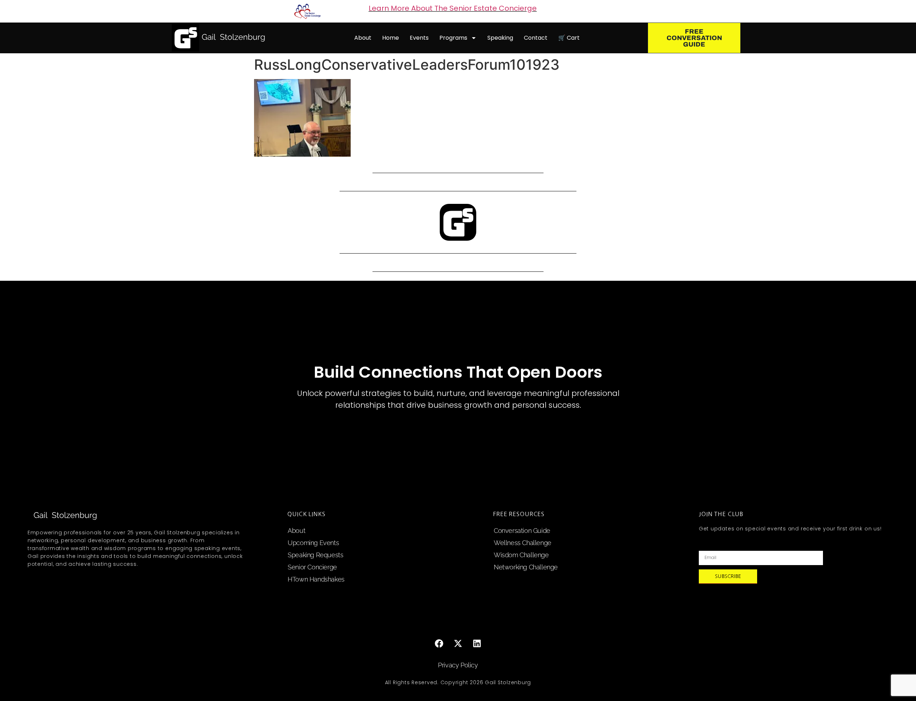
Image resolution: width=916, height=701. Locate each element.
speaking (500, 38)
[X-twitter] (458, 643)
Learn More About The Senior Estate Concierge (453, 8)
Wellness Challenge (522, 542)
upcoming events (313, 542)
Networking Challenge (526, 567)
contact (535, 38)
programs (453, 38)
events (419, 38)
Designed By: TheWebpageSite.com (458, 697)
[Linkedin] (477, 643)
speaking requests (315, 555)
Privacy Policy (458, 665)
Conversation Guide (522, 530)
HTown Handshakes (316, 579)
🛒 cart (569, 38)
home (390, 38)
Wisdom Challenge (521, 555)
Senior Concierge (312, 567)
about (362, 38)
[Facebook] (439, 643)
